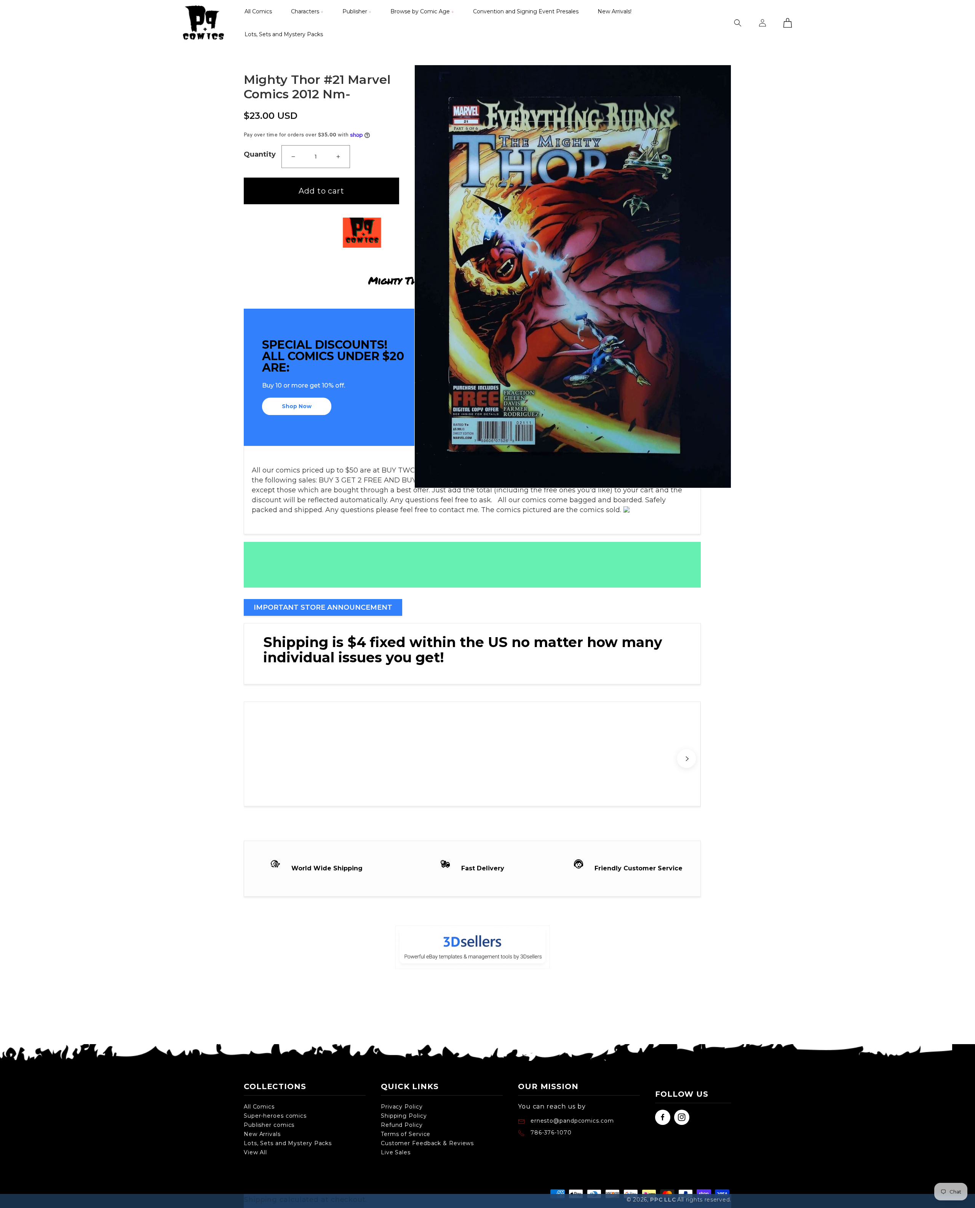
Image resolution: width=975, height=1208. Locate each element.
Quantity (260, 154)
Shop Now (297, 406)
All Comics (259, 1106)
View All (255, 1152)
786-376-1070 (551, 1132)
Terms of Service (405, 1134)
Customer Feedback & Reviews (427, 1143)
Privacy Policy (402, 1106)
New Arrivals (262, 1134)
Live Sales (396, 1152)
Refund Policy (402, 1124)
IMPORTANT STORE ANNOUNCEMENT (323, 607)
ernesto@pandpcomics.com (571, 1120)
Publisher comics (269, 1124)
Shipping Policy (404, 1115)
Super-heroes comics (275, 1115)
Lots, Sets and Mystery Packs (288, 1143)
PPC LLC (663, 1199)
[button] (307, 11)
